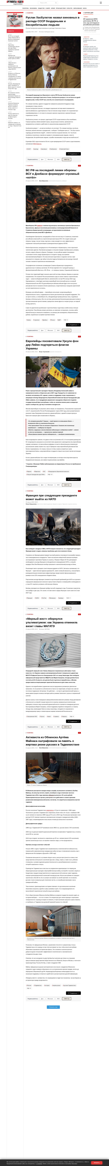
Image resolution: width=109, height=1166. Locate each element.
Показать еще (53, 1007)
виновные (44, 149)
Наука (85, 8)
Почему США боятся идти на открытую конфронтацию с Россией (13, 116)
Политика (25, 8)
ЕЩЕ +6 (66, 320)
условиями (39, 1163)
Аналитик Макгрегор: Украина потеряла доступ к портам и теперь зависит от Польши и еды (13, 106)
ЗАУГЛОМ (47, 629)
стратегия (36, 320)
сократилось (50, 810)
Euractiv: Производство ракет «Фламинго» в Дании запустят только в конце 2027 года (14, 86)
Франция (29, 598)
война (29, 320)
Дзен (42, 159)
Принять (97, 1162)
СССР (29, 149)
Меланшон (52, 598)
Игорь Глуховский (44, 351)
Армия (53, 8)
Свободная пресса (49, 31)
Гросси (42, 716)
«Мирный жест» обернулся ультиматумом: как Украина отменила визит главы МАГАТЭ (14, 66)
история (46, 985)
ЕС (44, 471)
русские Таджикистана (69, 985)
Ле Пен (44, 598)
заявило (39, 225)
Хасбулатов (53, 149)
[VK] (96, 2)
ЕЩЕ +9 (29, 988)
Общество (41, 8)
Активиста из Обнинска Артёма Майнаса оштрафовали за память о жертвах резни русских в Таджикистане (14, 76)
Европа (29, 471)
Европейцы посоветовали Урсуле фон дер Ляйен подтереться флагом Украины (13, 48)
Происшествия (61, 8)
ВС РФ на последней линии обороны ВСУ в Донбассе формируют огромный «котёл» (14, 38)
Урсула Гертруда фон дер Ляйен (36, 474)
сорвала (56, 716)
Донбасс (44, 320)
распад (35, 149)
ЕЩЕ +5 (68, 598)
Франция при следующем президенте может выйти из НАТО (14, 57)
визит (49, 716)
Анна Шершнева (43, 180)
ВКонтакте (50, 159)
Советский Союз (64, 149)
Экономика (33, 8)
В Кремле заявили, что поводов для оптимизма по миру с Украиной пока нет (14, 125)
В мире (48, 8)
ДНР (59, 320)
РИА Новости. (37, 144)
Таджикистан (37, 985)
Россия (52, 320)
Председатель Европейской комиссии (58, 471)
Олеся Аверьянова (31, 504)
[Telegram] (92, 2)
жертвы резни (56, 985)
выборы (60, 598)
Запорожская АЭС (32, 716)
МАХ (58, 159)
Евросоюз (37, 471)
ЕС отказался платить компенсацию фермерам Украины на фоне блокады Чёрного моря (14, 96)
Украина (64, 716)
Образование (77, 8)
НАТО (37, 598)
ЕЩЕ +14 (50, 474)
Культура (69, 8)
